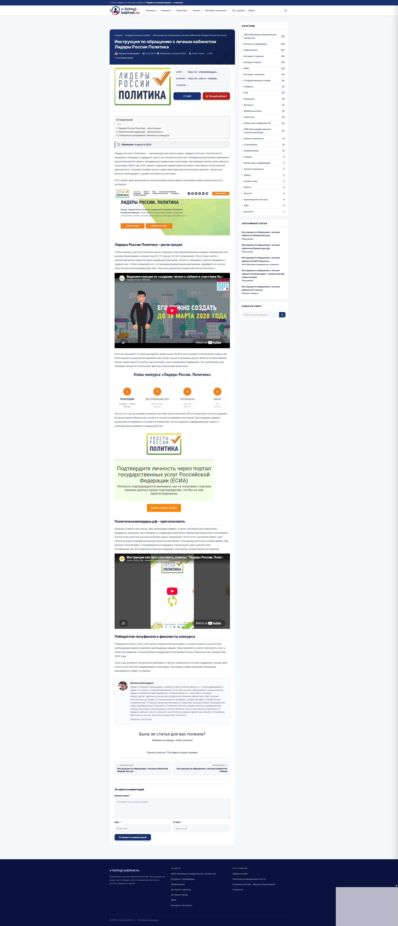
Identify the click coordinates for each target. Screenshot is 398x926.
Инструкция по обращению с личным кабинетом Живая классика (261, 234)
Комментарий (123, 795)
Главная (118, 35)
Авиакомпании (251, 150)
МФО (246, 68)
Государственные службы (137, 35)
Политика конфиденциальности (249, 879)
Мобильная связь (253, 111)
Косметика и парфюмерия (257, 163)
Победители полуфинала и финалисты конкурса (144, 135)
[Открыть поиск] (286, 11)
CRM (246, 205)
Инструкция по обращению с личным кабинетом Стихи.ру (261, 288)
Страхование (250, 144)
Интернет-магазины (216, 10)
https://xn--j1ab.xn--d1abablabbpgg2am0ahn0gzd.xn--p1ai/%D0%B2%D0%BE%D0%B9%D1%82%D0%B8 (203, 78)
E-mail (177, 822)
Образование (250, 50)
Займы (251, 10)
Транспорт (181, 10)
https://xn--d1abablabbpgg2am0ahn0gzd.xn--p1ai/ (203, 72)
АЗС (246, 92)
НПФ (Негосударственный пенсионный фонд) (257, 131)
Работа (247, 187)
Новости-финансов (254, 138)
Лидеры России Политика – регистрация (139, 128)
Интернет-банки (252, 62)
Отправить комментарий (133, 837)
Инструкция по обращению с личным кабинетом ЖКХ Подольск (261, 259)
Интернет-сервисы (254, 56)
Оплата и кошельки (254, 169)
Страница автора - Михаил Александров (254, 884)
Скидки (248, 157)
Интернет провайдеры (255, 44)
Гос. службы (238, 10)
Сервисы (165, 10)
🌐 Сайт (187, 96)
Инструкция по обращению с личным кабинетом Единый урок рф (261, 246)
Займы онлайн (240, 873)
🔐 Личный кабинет (216, 96)
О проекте (238, 889)
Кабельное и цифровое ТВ (257, 123)
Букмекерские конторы (256, 199)
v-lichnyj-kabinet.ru (126, 920)
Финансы (150, 10)
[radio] (161, 746)
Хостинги (249, 211)
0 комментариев (125, 58)
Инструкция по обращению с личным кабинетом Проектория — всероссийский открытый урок (263, 273)
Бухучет (248, 193)
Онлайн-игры (250, 181)
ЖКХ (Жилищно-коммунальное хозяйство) (260, 36)
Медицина (249, 99)
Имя (118, 822)
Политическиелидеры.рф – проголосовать (141, 132)
